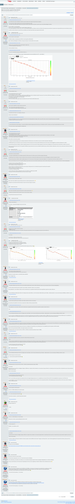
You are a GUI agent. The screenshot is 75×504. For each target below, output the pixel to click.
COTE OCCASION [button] (25, 1)
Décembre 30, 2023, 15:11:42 (14, 281)
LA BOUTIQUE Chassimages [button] (50, 1)
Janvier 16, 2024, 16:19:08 (14, 480)
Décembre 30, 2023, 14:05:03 (14, 174)
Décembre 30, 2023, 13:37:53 (14, 86)
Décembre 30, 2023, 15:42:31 (14, 360)
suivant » (72, 12)
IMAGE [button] (36, 1)
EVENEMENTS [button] (19, 1)
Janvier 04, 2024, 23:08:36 (14, 454)
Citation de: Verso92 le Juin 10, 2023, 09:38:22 (14, 122)
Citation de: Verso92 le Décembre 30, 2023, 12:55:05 (15, 88)
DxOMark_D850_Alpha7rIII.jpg (31, 80)
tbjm (5, 16)
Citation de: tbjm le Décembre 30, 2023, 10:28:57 (15, 103)
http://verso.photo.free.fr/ (12, 222)
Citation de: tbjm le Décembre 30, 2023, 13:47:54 (15, 200)
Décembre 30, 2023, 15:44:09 (14, 383)
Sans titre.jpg (41, 262)
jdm (4, 400)
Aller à (59, 496)
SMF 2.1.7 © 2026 (3, 502)
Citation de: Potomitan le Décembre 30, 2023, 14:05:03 (15, 188)
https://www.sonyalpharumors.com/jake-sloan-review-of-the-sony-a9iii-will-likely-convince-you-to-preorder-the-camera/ (26, 482)
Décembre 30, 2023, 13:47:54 (14, 101)
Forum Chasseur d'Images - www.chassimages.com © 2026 (66, 501)
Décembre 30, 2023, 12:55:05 (15, 32)
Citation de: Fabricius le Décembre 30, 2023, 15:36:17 (15, 385)
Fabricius (4, 346)
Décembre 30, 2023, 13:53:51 (14, 149)
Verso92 (4, 32)
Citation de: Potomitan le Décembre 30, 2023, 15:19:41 (15, 321)
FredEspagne (4, 465)
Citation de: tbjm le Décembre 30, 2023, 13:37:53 (15, 131)
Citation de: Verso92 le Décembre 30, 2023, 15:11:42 (15, 298)
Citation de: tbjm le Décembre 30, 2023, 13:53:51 (15, 176)
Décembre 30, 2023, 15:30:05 (14, 319)
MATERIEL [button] (39, 1)
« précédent (68, 12)
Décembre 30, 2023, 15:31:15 (14, 333)
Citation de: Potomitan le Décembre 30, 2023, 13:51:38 (15, 283)
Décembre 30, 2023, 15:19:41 (14, 296)
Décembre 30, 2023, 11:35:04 (14, 17)
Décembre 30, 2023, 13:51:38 (14, 129)
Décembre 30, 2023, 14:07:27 (14, 186)
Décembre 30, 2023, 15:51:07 (14, 401)
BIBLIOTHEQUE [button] (31, 1)
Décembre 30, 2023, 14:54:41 (14, 267)
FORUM (43, 1)
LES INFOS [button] (14, 1)
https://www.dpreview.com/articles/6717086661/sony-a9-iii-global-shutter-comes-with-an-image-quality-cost (25, 445)
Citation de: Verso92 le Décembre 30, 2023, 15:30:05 (15, 362)
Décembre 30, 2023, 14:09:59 (15, 198)
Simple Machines (9, 502)
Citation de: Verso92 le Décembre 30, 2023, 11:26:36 (15, 19)
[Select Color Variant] (74, 2)
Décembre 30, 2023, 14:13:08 (14, 224)
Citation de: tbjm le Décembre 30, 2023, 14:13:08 (15, 269)
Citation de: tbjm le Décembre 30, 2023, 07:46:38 (15, 226)
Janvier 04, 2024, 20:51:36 (14, 442)
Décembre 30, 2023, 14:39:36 (15, 240)
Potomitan (5, 128)
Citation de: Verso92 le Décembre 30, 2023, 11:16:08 (15, 110)
